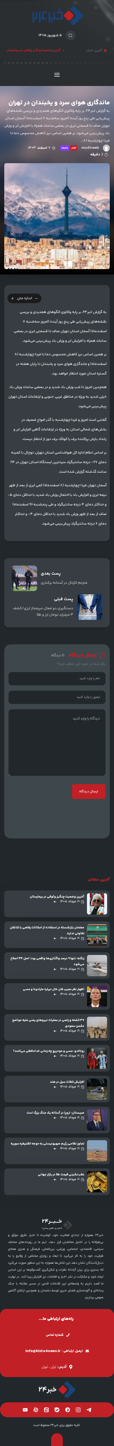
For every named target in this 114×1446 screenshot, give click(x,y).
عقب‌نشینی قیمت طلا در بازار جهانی (61, 1174)
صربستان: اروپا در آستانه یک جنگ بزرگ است (55, 1112)
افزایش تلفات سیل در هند (67, 1082)
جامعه (64, 148)
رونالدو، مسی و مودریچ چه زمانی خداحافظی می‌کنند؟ (48, 1051)
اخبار (73, 148)
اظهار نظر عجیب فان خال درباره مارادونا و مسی (53, 989)
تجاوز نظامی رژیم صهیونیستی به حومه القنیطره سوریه (47, 1143)
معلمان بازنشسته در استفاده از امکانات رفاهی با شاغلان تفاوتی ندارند (47, 930)
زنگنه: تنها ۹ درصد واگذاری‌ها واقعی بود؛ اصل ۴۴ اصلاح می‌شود (47, 961)
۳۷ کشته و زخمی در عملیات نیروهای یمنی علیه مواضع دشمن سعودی (48, 1023)
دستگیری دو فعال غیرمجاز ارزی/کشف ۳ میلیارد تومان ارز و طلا (43, 611)
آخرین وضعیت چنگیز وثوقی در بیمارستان (37, 50)
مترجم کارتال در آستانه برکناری (64, 583)
